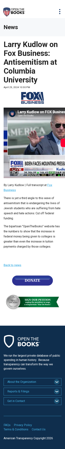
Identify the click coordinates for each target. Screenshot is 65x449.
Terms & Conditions (16, 429)
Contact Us (39, 429)
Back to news (12, 265)
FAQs (7, 425)
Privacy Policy (23, 425)
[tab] (32, 382)
